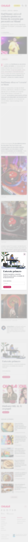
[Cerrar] (24, 254)
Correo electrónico (7, 281)
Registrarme (7, 287)
